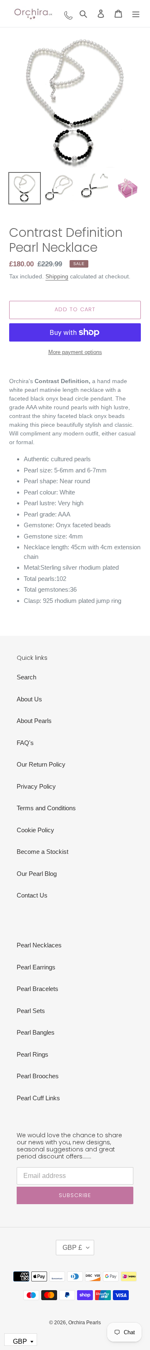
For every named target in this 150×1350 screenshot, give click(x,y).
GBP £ (72, 1247)
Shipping (56, 276)
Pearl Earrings (36, 967)
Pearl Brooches (38, 1076)
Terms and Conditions (46, 807)
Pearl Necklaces (39, 945)
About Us (29, 699)
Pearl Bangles (36, 1032)
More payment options (75, 352)
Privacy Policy (36, 786)
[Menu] (136, 13)
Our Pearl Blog (37, 873)
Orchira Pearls (84, 1322)
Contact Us (32, 895)
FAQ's (25, 742)
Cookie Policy (35, 830)
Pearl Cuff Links (38, 1098)
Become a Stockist (42, 851)
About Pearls (34, 720)
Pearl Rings (32, 1054)
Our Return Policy (41, 764)
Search (26, 677)
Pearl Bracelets (37, 988)
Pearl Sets (31, 1010)
